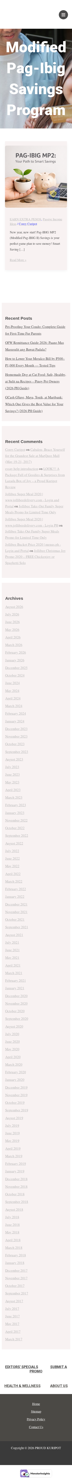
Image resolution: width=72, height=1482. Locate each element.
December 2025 (16, 667)
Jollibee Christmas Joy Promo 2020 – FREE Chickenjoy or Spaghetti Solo (35, 556)
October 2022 (15, 828)
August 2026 (14, 606)
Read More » (18, 259)
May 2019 (12, 1140)
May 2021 (12, 957)
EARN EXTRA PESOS (25, 219)
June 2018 (12, 1224)
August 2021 (14, 934)
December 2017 (16, 1270)
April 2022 (13, 873)
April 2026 (13, 637)
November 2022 (16, 820)
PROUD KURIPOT (19, 12)
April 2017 (13, 1331)
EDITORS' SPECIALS (21, 1367)
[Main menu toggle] (63, 14)
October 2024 (15, 675)
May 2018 (12, 1232)
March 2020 (13, 1064)
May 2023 (12, 782)
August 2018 (14, 1209)
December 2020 (16, 996)
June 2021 (12, 950)
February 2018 (15, 1255)
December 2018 (16, 1179)
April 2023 (13, 789)
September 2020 (16, 1018)
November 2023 (16, 736)
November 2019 (16, 1095)
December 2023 (16, 728)
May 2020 (12, 1049)
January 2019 (14, 1171)
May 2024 (12, 690)
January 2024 (14, 721)
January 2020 (14, 1079)
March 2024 (13, 706)
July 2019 (12, 1125)
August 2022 (14, 843)
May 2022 (12, 866)
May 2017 (12, 1323)
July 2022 (12, 851)
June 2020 (12, 1041)
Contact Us (36, 1427)
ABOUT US (59, 1386)
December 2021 (16, 904)
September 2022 (16, 835)
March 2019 (13, 1156)
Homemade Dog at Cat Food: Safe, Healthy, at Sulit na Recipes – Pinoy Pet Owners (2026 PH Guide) (35, 381)
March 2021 (13, 973)
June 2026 (12, 622)
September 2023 (16, 751)
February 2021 (15, 980)
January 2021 (14, 988)
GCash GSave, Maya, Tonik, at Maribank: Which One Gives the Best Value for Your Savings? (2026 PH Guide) (34, 404)
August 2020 (14, 1026)
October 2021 (15, 919)
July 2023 (12, 767)
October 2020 (15, 1011)
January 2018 (14, 1262)
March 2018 (13, 1247)
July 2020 (12, 1034)
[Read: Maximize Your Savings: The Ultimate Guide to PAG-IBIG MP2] (36, 177)
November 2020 (16, 1003)
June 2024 (12, 683)
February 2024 (15, 713)
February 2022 (15, 889)
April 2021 (13, 965)
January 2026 (14, 660)
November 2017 (16, 1278)
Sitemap (36, 1411)
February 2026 (15, 652)
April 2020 (13, 1057)
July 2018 (12, 1217)
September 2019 (16, 1110)
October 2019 (15, 1102)
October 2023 (15, 744)
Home (36, 1404)
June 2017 (12, 1316)
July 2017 (12, 1308)
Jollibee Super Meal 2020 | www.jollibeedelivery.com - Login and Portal (32, 500)
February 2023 (15, 805)
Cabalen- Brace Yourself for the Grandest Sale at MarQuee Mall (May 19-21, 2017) (35, 455)
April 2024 (13, 698)
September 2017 (16, 1293)
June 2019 (12, 1133)
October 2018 (15, 1194)
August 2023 (14, 759)
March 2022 (13, 881)
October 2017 (15, 1285)
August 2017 (14, 1301)
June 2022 (12, 858)
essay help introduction (21, 468)
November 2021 (16, 912)
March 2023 (13, 797)
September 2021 (16, 927)
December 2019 (16, 1087)
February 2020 (15, 1072)
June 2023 (12, 774)
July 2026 (12, 614)
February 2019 (15, 1163)
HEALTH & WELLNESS (22, 1386)
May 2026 (12, 629)
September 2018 (16, 1201)
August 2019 (14, 1118)
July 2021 (12, 942)
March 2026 (13, 644)
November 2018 (16, 1186)
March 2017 (13, 1339)
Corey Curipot (15, 449)
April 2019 (13, 1148)
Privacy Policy (36, 1419)
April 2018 (13, 1240)
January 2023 (14, 812)
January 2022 (14, 896)
